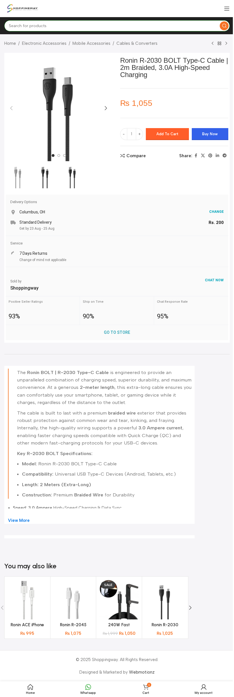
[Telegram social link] (224, 156)
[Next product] (226, 43)
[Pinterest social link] (210, 156)
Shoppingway (24, 288)
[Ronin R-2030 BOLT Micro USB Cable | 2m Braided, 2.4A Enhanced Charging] (165, 599)
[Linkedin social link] (217, 156)
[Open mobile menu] (227, 8)
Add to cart (167, 134)
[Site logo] (23, 8)
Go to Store (117, 332)
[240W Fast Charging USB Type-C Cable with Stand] (119, 599)
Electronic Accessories (44, 43)
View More (19, 520)
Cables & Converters (137, 43)
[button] (11, 108)
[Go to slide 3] (64, 155)
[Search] (224, 25)
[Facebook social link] (195, 156)
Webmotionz (142, 672)
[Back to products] (219, 43)
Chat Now (214, 280)
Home (10, 43)
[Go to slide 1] (53, 155)
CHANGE (216, 212)
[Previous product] (212, 43)
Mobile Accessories (91, 43)
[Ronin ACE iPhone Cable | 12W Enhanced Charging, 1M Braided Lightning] (27, 599)
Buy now (210, 134)
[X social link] (203, 156)
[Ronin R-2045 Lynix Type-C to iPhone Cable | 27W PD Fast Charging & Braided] (73, 599)
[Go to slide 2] (58, 155)
